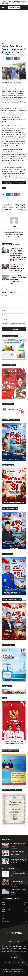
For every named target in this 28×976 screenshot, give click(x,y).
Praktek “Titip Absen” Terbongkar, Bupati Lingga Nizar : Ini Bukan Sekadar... (18, 891)
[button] (2, 7)
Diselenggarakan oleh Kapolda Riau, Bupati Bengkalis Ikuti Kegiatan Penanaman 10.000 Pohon (8, 208)
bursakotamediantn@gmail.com (18, 951)
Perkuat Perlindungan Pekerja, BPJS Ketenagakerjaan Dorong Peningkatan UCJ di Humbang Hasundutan (17, 268)
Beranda (3, 41)
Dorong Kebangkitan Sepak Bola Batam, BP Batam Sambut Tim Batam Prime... (18, 845)
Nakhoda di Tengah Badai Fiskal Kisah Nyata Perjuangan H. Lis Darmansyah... (18, 861)
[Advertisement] (14, 24)
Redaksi (7, 54)
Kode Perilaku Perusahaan (19, 971)
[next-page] (5, 287)
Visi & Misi (11, 968)
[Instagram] (12, 237)
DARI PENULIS (16, 244)
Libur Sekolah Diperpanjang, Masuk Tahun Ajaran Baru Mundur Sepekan (18, 873)
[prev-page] (3, 287)
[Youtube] (19, 237)
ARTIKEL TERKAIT (6, 244)
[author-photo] (14, 224)
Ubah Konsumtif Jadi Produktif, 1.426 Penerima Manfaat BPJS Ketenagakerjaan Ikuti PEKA (18, 279)
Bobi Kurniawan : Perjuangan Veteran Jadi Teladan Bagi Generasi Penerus (17, 853)
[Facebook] (8, 58)
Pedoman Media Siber (7, 971)
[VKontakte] (18, 962)
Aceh (8, 41)
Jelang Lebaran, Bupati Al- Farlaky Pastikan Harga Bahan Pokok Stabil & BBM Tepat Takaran (20, 208)
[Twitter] (11, 58)
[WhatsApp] (18, 58)
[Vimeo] (14, 962)
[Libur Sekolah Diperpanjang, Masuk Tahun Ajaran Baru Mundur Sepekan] (5, 874)
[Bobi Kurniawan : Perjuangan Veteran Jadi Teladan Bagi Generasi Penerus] (5, 853)
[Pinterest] (15, 58)
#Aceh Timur (9, 187)
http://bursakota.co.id (14, 228)
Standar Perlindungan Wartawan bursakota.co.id (13, 969)
